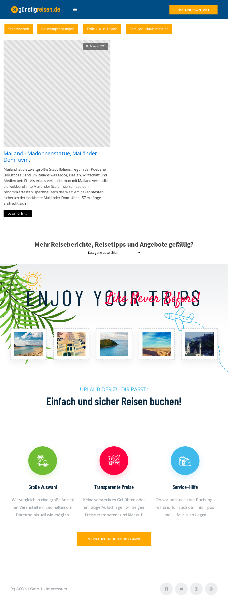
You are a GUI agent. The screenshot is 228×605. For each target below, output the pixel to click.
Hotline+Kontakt (194, 9)
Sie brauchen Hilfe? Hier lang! (114, 539)
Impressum (56, 588)
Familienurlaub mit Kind (149, 28)
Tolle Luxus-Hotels (102, 28)
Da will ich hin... (17, 214)
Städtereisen (18, 28)
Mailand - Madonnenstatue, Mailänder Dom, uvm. (50, 156)
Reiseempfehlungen (57, 28)
